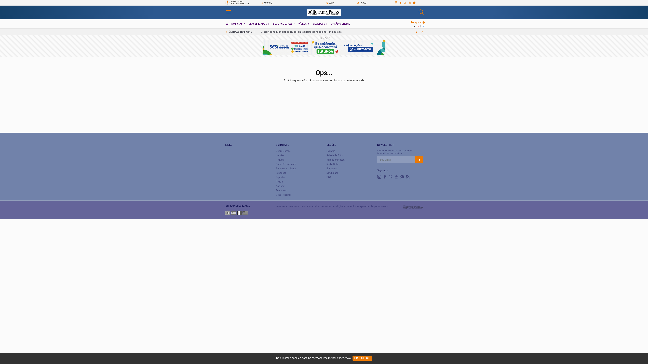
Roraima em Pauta (286, 168)
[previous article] (422, 32)
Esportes (280, 177)
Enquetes (332, 168)
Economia (281, 190)
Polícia (279, 181)
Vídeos (302, 23)
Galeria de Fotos (335, 155)
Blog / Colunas (282, 23)
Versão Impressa (336, 159)
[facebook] (400, 2)
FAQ (329, 177)
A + (362, 3)
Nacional (280, 186)
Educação (281, 173)
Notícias (236, 23)
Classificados (258, 23)
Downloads (332, 173)
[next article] (416, 32)
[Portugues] (227, 212)
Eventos (331, 151)
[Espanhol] (233, 212)
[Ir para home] (227, 23)
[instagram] (396, 2)
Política (280, 159)
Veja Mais (319, 23)
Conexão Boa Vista (286, 164)
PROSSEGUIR (362, 358)
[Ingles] (245, 212)
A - (365, 3)
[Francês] (239, 212)
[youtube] (410, 2)
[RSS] (408, 177)
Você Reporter (283, 194)
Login (331, 3)
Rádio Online (341, 23)
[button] (228, 11)
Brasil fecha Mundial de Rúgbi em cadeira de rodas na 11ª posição (301, 31)
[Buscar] (422, 12)
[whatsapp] (414, 2)
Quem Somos (283, 151)
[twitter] (405, 2)
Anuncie (267, 3)
